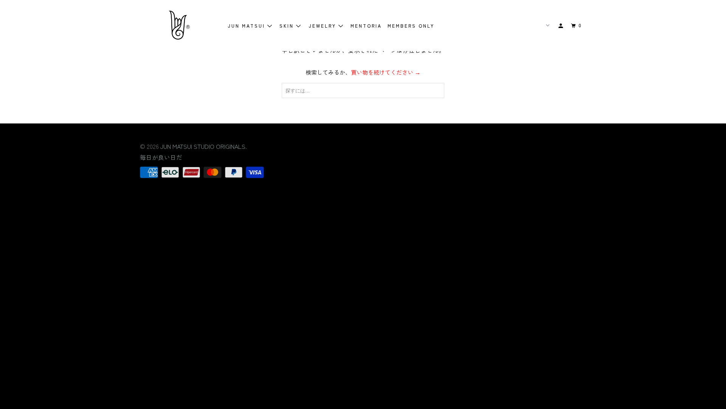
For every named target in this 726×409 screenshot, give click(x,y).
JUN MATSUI (247, 25)
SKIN (287, 25)
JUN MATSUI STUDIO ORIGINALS (202, 146)
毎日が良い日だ (161, 157)
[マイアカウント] (561, 26)
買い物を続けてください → (385, 72)
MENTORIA (366, 25)
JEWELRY (323, 25)
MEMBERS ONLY (411, 25)
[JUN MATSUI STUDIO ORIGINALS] (178, 25)
